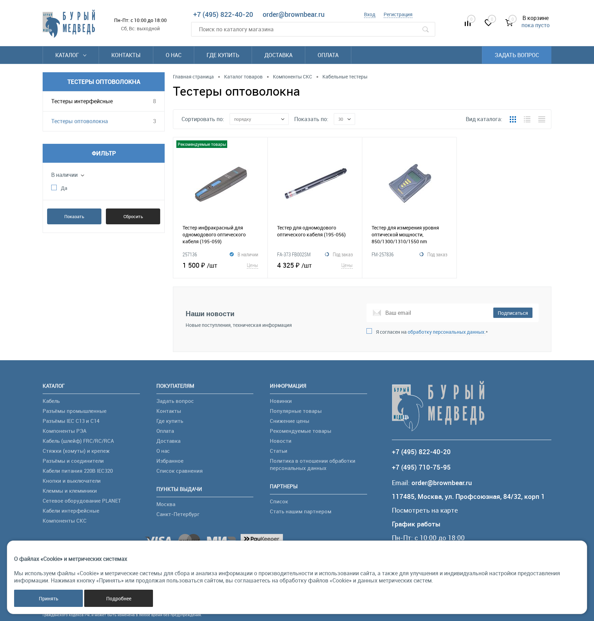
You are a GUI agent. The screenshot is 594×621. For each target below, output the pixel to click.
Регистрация (398, 14)
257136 (190, 254)
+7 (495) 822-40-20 (223, 14)
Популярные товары (296, 410)
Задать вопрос (517, 55)
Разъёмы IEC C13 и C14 (71, 420)
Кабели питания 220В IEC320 (78, 470)
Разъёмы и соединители (73, 460)
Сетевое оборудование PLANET (82, 500)
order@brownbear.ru (293, 14)
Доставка (278, 55)
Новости (281, 440)
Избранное (170, 460)
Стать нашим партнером (300, 511)
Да (64, 188)
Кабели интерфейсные (71, 510)
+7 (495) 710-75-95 (421, 467)
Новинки (281, 400)
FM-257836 (383, 254)
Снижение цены (289, 420)
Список (279, 501)
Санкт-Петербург (177, 514)
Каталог (67, 55)
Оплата (328, 55)
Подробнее (118, 598)
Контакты (126, 55)
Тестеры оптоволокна (79, 121)
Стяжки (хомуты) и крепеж (76, 450)
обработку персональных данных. (447, 332)
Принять (48, 598)
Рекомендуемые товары (300, 430)
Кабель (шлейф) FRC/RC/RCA (78, 440)
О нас (174, 55)
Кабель (51, 400)
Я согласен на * (432, 332)
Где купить (223, 55)
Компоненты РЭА (64, 430)
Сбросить (133, 216)
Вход (369, 14)
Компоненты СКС (65, 520)
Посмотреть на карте (425, 510)
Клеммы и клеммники (70, 490)
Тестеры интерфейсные (82, 101)
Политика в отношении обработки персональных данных (312, 464)
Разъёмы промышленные (75, 410)
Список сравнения (179, 470)
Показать (74, 216)
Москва (165, 504)
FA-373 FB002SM (294, 254)
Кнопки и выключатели (72, 480)
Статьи (278, 450)
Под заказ (343, 254)
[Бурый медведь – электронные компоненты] (69, 24)
